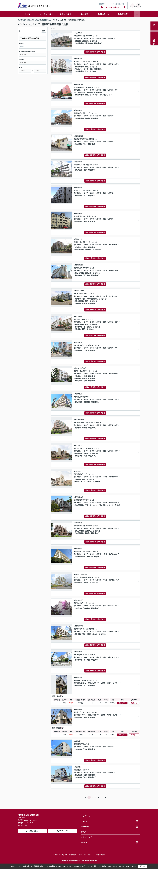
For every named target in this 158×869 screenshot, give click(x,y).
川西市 (77, 33)
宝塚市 (77, 110)
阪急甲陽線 (78, 402)
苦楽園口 (87, 402)
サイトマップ (100, 855)
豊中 (86, 67)
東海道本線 (78, 275)
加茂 (80, 33)
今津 (85, 381)
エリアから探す (46, 14)
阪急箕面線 (78, 144)
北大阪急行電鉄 (80, 92)
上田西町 (81, 290)
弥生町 (81, 497)
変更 (43, 31)
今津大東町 (82, 368)
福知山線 (78, 41)
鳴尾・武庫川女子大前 (89, 299)
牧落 (85, 749)
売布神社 (88, 531)
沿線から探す (65, 14)
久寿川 (84, 376)
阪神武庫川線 (79, 301)
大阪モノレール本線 (81, 69)
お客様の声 (122, 14)
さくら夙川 (87, 327)
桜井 (85, 144)
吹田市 (77, 574)
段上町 (81, 445)
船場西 (81, 84)
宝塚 (86, 505)
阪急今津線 (78, 350)
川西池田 (85, 41)
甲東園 (86, 453)
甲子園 (84, 378)
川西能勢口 (89, 43)
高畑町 (81, 265)
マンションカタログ (61, 855)
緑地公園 (90, 557)
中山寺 (84, 247)
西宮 (83, 329)
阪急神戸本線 (79, 273)
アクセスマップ (86, 837)
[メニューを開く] (137, 14)
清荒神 (87, 118)
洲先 (86, 301)
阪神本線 (78, 299)
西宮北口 (88, 273)
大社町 (81, 600)
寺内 (80, 548)
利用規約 (73, 855)
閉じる (142, 866)
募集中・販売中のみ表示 (30, 38)
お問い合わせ (103, 14)
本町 (80, 58)
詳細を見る (122, 703)
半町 (80, 162)
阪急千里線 (78, 582)
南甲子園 (81, 419)
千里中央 (90, 92)
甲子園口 (87, 275)
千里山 (86, 582)
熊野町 (81, 652)
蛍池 (91, 69)
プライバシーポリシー (86, 855)
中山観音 (88, 249)
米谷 (80, 110)
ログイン (132, 6)
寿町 (80, 316)
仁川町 (81, 342)
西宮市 (77, 265)
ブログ (83, 832)
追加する (134, 703)
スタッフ (84, 821)
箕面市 (77, 84)
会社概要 (84, 14)
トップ (27, 14)
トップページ (85, 816)
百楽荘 (81, 136)
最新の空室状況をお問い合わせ (95, 52)
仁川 (85, 350)
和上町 (81, 471)
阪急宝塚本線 (79, 43)
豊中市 (77, 58)
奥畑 (80, 394)
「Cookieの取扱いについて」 (114, 866)
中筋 (80, 239)
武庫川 (84, 303)
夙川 (86, 324)
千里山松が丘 (83, 574)
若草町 (81, 626)
